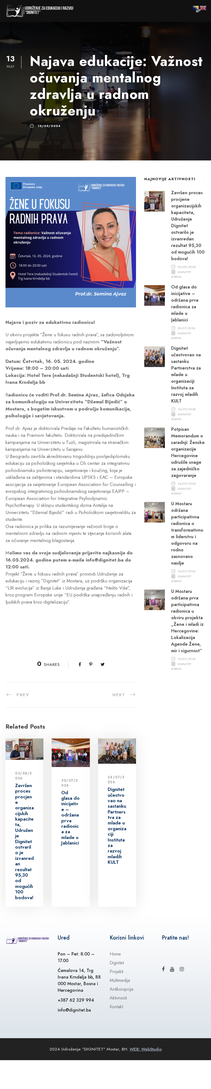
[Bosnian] (196, 7)
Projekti (116, 971)
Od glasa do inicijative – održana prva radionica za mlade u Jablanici (70, 817)
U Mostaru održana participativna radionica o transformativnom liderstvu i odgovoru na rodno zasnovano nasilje (187, 533)
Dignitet (117, 963)
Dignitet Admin (181, 274)
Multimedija (120, 980)
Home (115, 954)
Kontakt (116, 1007)
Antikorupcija (121, 989)
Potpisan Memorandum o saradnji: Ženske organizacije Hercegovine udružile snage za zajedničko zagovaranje (188, 452)
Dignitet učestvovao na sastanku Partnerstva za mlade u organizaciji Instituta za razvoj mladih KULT (117, 825)
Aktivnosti (118, 998)
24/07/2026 (187, 409)
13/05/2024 (49, 126)
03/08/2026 (187, 266)
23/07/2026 (187, 571)
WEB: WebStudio (146, 1049)
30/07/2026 (187, 328)
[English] (203, 7)
